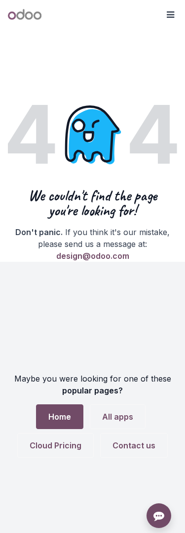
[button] (170, 15)
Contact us (133, 445)
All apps (117, 417)
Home (59, 417)
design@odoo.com (92, 256)
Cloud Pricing (55, 445)
